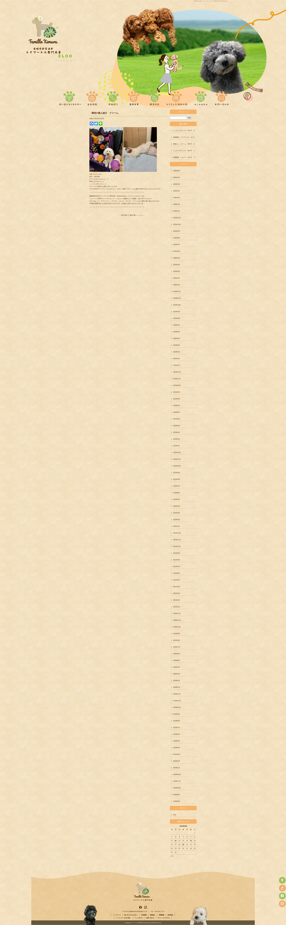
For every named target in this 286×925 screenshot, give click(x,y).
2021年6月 (176, 573)
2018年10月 (177, 788)
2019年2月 (176, 761)
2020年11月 (177, 620)
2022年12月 (177, 452)
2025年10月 (177, 224)
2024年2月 (176, 358)
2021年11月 (177, 540)
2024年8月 (176, 318)
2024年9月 (176, 311)
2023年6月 (176, 412)
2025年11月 (177, 218)
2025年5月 (176, 258)
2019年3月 (176, 754)
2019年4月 (176, 747)
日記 (174, 815)
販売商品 (154, 97)
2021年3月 (176, 593)
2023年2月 (176, 439)
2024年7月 (176, 325)
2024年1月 (176, 365)
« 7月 (171, 856)
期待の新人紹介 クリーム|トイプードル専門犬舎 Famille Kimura (210, 1)
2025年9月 (176, 231)
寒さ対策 (123, 215)
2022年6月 (176, 493)
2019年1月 (176, 768)
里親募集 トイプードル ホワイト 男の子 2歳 (185, 137)
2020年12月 (177, 613)
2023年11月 (177, 379)
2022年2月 (176, 519)
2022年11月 (177, 459)
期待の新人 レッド (137, 215)
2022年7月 (176, 486)
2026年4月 (176, 191)
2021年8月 (176, 560)
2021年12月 (177, 533)
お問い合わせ (221, 97)
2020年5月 (176, 660)
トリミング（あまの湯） (177, 97)
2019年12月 (177, 694)
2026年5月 (176, 184)
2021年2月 (176, 600)
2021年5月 (176, 580)
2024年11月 (177, 298)
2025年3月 (176, 271)
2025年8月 (176, 238)
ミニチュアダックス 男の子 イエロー (185, 150)
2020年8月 (176, 640)
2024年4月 (176, 345)
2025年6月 (176, 251)
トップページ (117, 915)
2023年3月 (176, 432)
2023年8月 (176, 399)
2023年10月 (177, 385)
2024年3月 (176, 352)
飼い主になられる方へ (69, 97)
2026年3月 (176, 197)
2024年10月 (177, 305)
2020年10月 (177, 627)
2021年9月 (176, 553)
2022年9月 (176, 472)
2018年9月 (176, 794)
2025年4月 (176, 265)
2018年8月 (176, 801)
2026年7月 (176, 177)
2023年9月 (176, 392)
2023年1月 (176, 446)
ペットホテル (201, 97)
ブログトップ (183, 112)
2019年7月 (176, 727)
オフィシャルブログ (164, 918)
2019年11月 (177, 701)
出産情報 (94, 97)
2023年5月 (176, 419)
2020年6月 (176, 654)
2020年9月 (176, 633)
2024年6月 (176, 332)
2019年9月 (176, 714)
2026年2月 (176, 204)
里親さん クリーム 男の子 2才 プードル (185, 144)
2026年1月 (176, 211)
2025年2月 (176, 278)
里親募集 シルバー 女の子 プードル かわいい (185, 157)
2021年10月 (177, 546)
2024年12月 (177, 291)
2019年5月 (176, 741)
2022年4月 (176, 506)
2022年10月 (177, 466)
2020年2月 (176, 680)
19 (183, 844)
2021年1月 (176, 607)
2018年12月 (177, 774)
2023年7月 (176, 405)
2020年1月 (176, 687)
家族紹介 (114, 97)
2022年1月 (176, 526)
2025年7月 (176, 244)
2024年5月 (176, 338)
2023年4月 (176, 426)
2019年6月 (176, 734)
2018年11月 (177, 781)
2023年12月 (177, 372)
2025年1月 (176, 285)
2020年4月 (176, 667)
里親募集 (134, 97)
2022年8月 (176, 479)
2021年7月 (176, 566)
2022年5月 (176, 499)
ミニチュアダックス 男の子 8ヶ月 (185, 130)
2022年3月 (176, 513)
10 (175, 840)
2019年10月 (177, 707)
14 (191, 840)
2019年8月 (176, 721)
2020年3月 (176, 674)
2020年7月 (176, 647)
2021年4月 (176, 586)
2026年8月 (176, 171)
